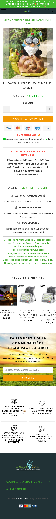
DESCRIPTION (27, 188)
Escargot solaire (37, 260)
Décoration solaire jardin (15, 260)
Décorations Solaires (23, 243)
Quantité (28, 103)
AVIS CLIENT (43, 188)
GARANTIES (12, 188)
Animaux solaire (38, 249)
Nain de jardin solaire (14, 263)
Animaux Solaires (24, 240)
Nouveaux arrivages (32, 246)
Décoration (21, 256)
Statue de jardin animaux (39, 263)
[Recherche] (46, 10)
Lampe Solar (22, 498)
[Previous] (6, 53)
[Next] (50, 53)
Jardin (49, 260)
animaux (22, 253)
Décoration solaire (37, 256)
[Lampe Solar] (28, 12)
